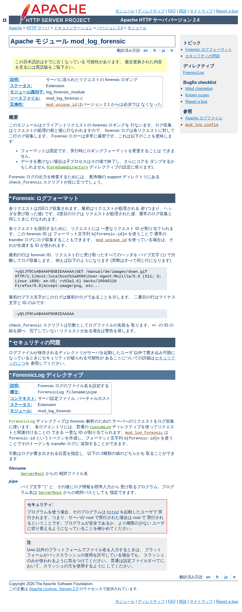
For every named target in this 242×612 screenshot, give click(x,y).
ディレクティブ (151, 11)
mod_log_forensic (144, 432)
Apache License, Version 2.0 (53, 589)
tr (171, 50)
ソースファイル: (25, 98)
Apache (15, 28)
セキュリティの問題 (202, 56)
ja (163, 50)
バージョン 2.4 (110, 28)
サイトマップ (201, 11)
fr (154, 50)
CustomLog (100, 427)
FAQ (172, 11)
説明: (15, 79)
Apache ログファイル (204, 118)
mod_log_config (201, 125)
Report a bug (227, 11)
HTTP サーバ (38, 28)
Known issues (197, 95)
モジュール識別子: (27, 92)
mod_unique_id (61, 104)
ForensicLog (193, 72)
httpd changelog (198, 88)
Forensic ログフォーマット (208, 49)
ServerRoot (32, 473)
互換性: (17, 104)
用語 (183, 11)
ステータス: (21, 85)
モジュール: (21, 410)
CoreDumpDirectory (68, 167)
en (145, 50)
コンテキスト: (23, 398)
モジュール (125, 11)
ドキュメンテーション (73, 28)
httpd (113, 512)
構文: (15, 391)
